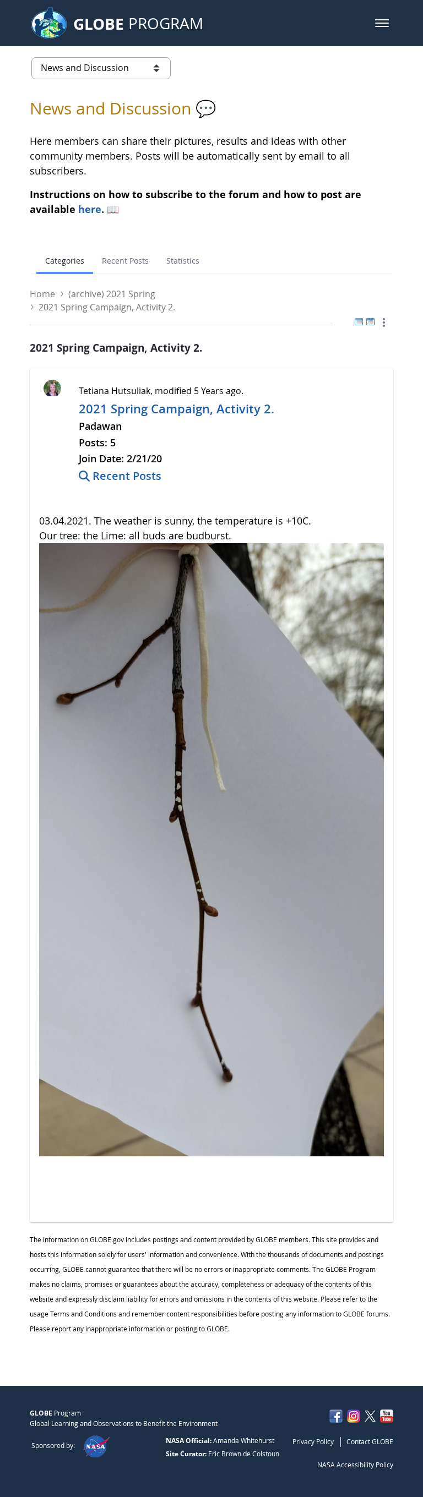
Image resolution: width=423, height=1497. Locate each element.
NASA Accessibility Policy (355, 1464)
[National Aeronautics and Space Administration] (96, 1445)
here (89, 209)
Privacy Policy (313, 1441)
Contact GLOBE (369, 1441)
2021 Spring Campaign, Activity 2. (176, 409)
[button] (382, 23)
